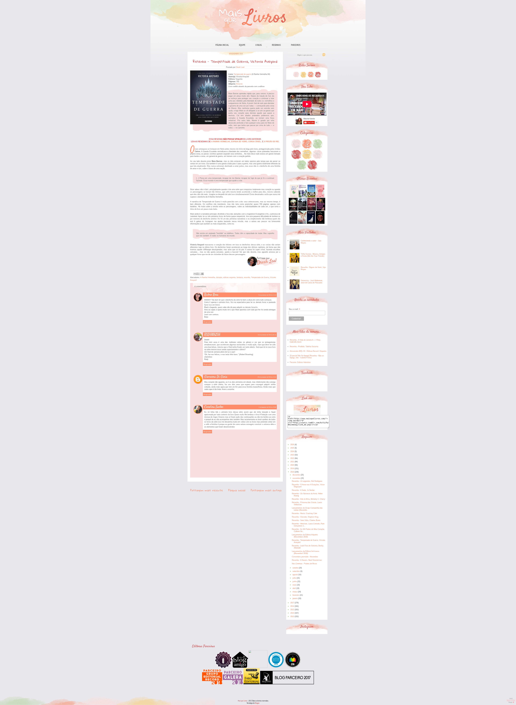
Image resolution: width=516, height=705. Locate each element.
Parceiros (295, 44)
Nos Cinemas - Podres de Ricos (304, 564)
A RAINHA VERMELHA (220, 142)
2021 (292, 462)
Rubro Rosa (211, 295)
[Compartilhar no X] (200, 273)
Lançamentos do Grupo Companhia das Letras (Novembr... (307, 509)
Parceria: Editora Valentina (300, 362)
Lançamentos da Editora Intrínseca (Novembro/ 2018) (305, 552)
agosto (295, 575)
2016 (292, 606)
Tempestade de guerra (242, 74)
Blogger (257, 703)
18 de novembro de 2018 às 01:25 (267, 335)
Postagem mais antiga (266, 490)
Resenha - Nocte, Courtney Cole (304, 513)
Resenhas (276, 44)
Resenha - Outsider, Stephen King (305, 517)
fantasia (240, 277)
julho (294, 578)
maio (294, 585)
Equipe (242, 44)
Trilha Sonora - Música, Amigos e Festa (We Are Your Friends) (313, 255)
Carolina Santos (213, 407)
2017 (292, 603)
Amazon (239, 84)
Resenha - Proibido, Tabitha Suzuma (304, 347)
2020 (292, 465)
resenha (247, 277)
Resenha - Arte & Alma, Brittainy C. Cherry (308, 499)
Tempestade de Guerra (260, 277)
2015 (292, 610)
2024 (292, 451)
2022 (292, 458)
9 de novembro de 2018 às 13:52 (267, 295)
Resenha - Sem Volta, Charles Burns (306, 520)
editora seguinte (229, 277)
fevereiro (296, 595)
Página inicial (222, 44)
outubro (295, 568)
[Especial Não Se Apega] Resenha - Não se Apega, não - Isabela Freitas (307, 357)
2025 (292, 448)
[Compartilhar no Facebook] (202, 273)
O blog (258, 44)
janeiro (295, 598)
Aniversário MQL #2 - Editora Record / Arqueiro (308, 351)
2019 (292, 468)
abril (294, 588)
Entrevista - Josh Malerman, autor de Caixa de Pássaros (312, 281)
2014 (292, 613)
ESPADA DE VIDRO (239, 142)
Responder (207, 322)
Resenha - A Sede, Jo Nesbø (303, 490)
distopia (219, 277)
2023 (292, 455)
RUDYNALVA (212, 334)
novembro (296, 478)
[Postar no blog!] (197, 273)
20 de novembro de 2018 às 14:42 (267, 377)
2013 (292, 616)
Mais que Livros (242, 701)
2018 (292, 472)
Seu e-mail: (294, 309)
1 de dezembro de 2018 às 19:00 (267, 407)
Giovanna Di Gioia (215, 377)
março (295, 592)
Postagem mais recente (206, 490)
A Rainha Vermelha (207, 277)
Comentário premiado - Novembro (305, 557)
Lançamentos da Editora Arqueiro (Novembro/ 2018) (305, 536)
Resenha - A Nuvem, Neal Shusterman (307, 560)
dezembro (296, 475)
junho (295, 581)
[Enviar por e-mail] (195, 273)
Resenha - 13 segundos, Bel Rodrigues (307, 481)
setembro (296, 571)
